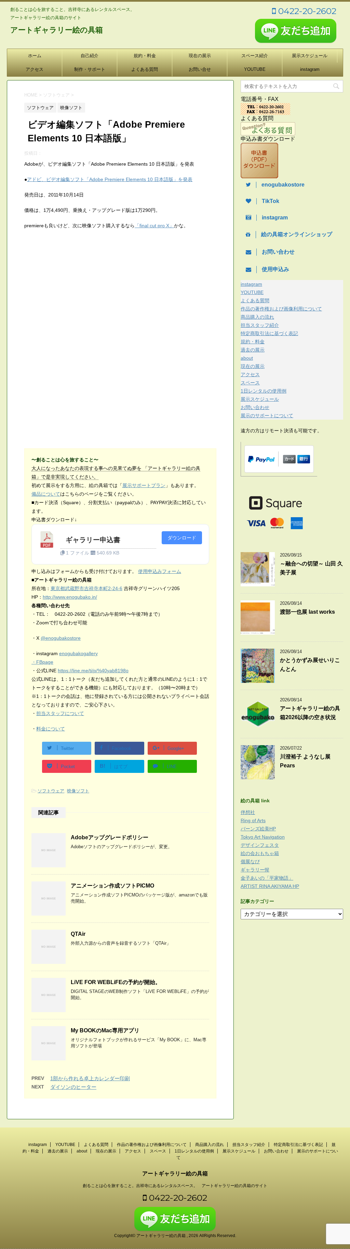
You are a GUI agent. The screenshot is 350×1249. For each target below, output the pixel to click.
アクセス (34, 69)
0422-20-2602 (306, 11)
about (247, 358)
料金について (50, 728)
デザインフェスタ (260, 845)
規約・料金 (145, 55)
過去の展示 (253, 350)
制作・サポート (89, 69)
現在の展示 (200, 55)
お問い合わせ (255, 407)
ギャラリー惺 (255, 869)
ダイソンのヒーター (73, 1087)
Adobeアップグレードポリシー (109, 837)
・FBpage (42, 662)
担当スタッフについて (60, 713)
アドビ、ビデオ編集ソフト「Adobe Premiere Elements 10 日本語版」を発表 (109, 179)
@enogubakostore (61, 638)
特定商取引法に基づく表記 (269, 333)
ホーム (34, 55)
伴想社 (248, 812)
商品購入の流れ (257, 317)
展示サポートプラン (143, 485)
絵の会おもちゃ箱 (260, 853)
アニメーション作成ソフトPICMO (112, 886)
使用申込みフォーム (159, 571)
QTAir (78, 934)
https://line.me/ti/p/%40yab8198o (93, 670)
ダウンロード (181, 537)
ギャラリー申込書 (93, 540)
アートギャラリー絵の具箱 (56, 30)
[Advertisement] (81, 292)
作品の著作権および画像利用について (281, 308)
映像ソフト (78, 790)
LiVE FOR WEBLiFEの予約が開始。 (116, 982)
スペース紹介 (254, 55)
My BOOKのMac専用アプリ (105, 1030)
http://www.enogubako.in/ (70, 597)
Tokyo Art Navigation (263, 837)
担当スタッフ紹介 (260, 325)
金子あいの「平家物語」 (267, 878)
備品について (45, 494)
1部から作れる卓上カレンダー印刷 (90, 1078)
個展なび (250, 861)
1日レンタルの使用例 (263, 391)
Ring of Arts (253, 820)
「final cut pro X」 (154, 225)
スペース (250, 382)
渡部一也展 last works (307, 612)
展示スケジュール (309, 55)
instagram (310, 69)
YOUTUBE (255, 69)
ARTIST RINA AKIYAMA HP (270, 886)
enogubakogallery (78, 653)
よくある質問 (144, 69)
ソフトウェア (51, 790)
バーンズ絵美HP (258, 828)
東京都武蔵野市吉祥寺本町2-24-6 (86, 588)
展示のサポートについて (267, 415)
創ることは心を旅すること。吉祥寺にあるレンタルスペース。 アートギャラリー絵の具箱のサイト (175, 1185)
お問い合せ (200, 69)
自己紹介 (89, 55)
